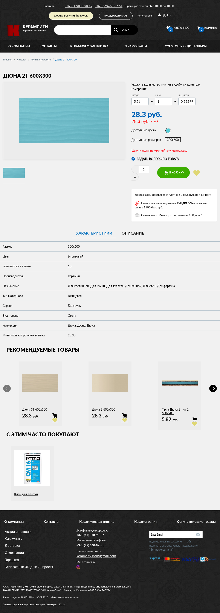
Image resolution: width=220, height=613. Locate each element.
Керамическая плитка (89, 46)
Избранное (179, 28)
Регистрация (144, 15)
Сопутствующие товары (186, 46)
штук (135, 95)
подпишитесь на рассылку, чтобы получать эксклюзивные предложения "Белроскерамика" (173, 545)
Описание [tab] (133, 233)
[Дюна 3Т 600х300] (54, 415)
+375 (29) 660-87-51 (108, 6)
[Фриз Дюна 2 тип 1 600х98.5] (194, 419)
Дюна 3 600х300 (103, 409)
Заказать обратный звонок (71, 15)
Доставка (12, 545)
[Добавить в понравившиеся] (196, 173)
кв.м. (158, 95)
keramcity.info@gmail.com (96, 556)
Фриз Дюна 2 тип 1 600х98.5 (175, 411)
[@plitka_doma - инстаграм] (78, 567)
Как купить (13, 538)
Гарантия (12, 559)
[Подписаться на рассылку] (198, 534)
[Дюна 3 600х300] (124, 415)
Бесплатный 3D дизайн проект (29, 567)
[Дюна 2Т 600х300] (14, 173)
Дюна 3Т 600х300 (34, 409)
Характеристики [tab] (94, 233)
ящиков (183, 95)
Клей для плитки (26, 494)
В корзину (176, 172)
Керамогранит (136, 46)
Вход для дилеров (115, 15)
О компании (19, 46)
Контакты (48, 46)
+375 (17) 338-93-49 (78, 6)
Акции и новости (18, 531)
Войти (166, 15)
